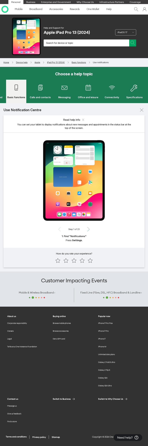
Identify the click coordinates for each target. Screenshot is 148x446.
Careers (10, 331)
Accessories (56, 9)
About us (11, 316)
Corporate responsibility (17, 323)
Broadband (35, 9)
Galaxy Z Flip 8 (104, 370)
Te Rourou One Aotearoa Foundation (22, 346)
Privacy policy (39, 437)
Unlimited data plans (106, 354)
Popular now (104, 316)
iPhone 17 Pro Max (105, 323)
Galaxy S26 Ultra (105, 385)
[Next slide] (88, 229)
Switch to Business (62, 399)
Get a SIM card (59, 339)
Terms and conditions (16, 436)
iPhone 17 (102, 339)
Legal (9, 339)
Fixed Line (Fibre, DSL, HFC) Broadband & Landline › (111, 292)
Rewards (75, 9)
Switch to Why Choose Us (110, 399)
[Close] (142, 110)
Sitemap (56, 437)
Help (109, 9)
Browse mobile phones (62, 323)
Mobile (18, 9)
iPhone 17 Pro (103, 331)
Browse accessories (61, 331)
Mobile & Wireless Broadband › (37, 292)
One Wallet (93, 9)
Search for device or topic (59, 42)
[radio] (58, 260)
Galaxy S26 (102, 378)
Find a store (12, 421)
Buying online (59, 316)
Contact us (12, 399)
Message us (12, 406)
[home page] (5, 9)
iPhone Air (102, 346)
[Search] (132, 42)
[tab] (16, 91)
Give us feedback (14, 413)
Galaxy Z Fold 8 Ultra (106, 362)
